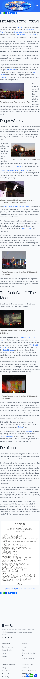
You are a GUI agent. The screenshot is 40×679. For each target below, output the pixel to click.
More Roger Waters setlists (26, 589)
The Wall (29, 431)
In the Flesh (17, 166)
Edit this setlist (9, 589)
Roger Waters (19, 32)
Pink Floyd (19, 27)
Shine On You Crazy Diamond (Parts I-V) (17, 207)
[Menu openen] (37, 6)
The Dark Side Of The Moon (26, 35)
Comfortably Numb (6, 436)
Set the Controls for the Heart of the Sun (14, 170)
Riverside (3, 77)
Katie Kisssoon (8, 350)
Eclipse (20, 427)
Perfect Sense (27, 228)
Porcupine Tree (10, 70)
